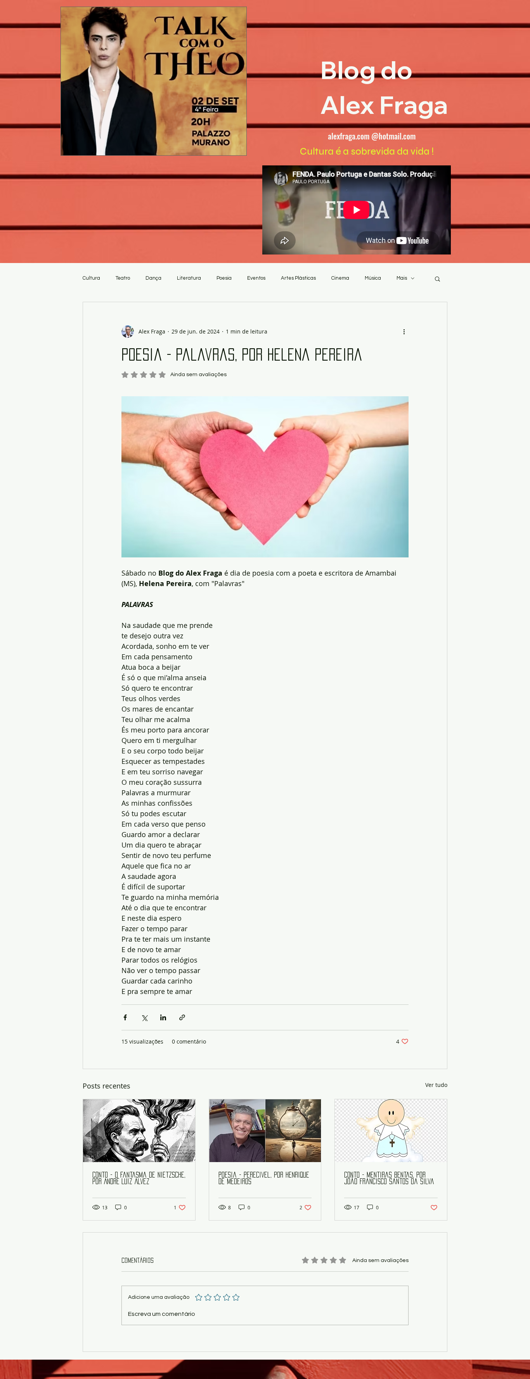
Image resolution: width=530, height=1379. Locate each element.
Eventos (256, 278)
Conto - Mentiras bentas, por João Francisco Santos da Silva (389, 1178)
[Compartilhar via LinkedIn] (163, 1017)
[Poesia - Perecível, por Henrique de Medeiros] (265, 1130)
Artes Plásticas (298, 278)
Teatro (123, 278)
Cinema (340, 278)
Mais (402, 278)
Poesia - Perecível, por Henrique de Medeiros (263, 1178)
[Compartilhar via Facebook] (125, 1017)
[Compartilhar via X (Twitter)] (144, 1017)
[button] (437, 278)
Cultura (91, 278)
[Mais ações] (404, 331)
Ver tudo (436, 1084)
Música (373, 278)
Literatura (189, 278)
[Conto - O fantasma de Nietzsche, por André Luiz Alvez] (139, 1130)
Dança (153, 278)
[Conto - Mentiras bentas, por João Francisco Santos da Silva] (391, 1130)
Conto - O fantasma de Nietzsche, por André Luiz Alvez (138, 1178)
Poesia (224, 278)
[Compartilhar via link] (182, 1017)
